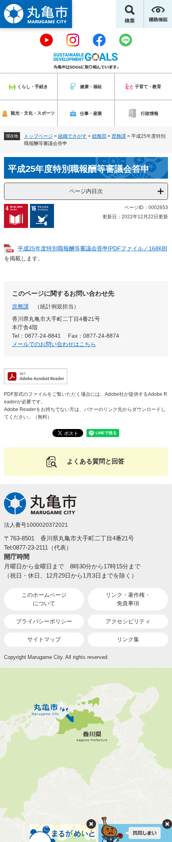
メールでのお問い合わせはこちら (54, 344)
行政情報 (149, 113)
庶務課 (119, 136)
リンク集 (128, 639)
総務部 (99, 136)
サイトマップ (44, 639)
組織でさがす (72, 136)
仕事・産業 (91, 113)
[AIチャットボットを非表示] (167, 824)
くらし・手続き (32, 86)
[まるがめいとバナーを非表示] (91, 824)
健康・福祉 (91, 86)
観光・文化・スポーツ (33, 113)
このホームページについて (44, 599)
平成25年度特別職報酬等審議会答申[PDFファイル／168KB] (92, 248)
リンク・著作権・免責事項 (128, 599)
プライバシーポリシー (44, 621)
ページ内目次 (86, 191)
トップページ (38, 136)
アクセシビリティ (128, 621)
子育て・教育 (148, 86)
